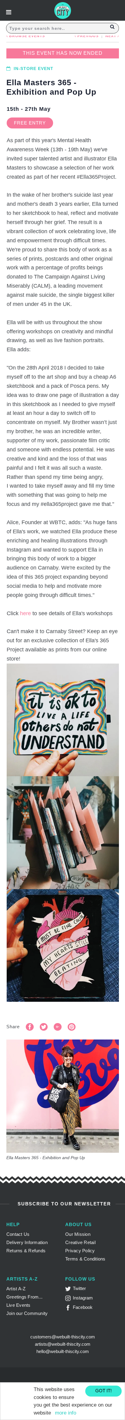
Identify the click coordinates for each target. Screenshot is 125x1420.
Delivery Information (27, 1242)
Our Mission (77, 1234)
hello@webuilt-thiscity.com (62, 1351)
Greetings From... (24, 1296)
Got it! (103, 1390)
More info (65, 1413)
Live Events (18, 1305)
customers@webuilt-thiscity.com (62, 1336)
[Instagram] (69, 1299)
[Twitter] (69, 1289)
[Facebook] (69, 1308)
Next (111, 36)
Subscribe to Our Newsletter (63, 1203)
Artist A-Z (16, 1288)
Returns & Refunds (26, 1250)
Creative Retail (80, 1242)
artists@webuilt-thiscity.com (62, 1344)
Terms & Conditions (85, 1258)
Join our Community (27, 1313)
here (25, 613)
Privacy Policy (80, 1250)
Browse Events (26, 36)
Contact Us (18, 1234)
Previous (87, 36)
